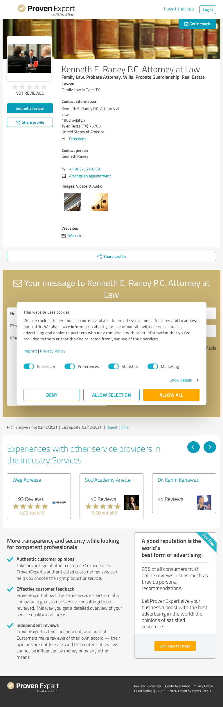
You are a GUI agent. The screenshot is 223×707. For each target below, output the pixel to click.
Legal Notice (143, 690)
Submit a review (30, 108)
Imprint (30, 351)
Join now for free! (175, 646)
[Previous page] (193, 447)
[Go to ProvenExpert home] (46, 11)
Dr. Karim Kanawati (178, 479)
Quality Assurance (176, 685)
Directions (78, 138)
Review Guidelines (147, 685)
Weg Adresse (26, 479)
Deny (51, 394)
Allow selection (111, 394)
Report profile (118, 427)
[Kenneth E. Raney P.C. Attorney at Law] (29, 58)
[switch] (69, 366)
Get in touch (199, 23)
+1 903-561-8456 (85, 169)
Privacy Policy (52, 351)
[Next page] (210, 447)
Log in (208, 9)
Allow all (171, 394)
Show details (181, 380)
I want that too (179, 9)
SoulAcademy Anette (108, 479)
